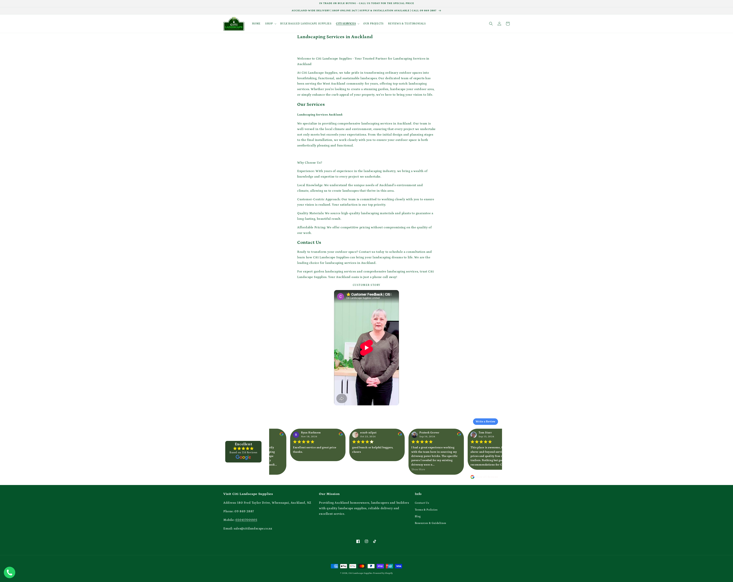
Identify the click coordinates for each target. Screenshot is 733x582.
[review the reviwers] (323, 435)
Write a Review (485, 421)
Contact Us (422, 502)
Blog (418, 516)
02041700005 (246, 520)
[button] (270, 24)
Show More (401, 469)
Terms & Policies (426, 509)
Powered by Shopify (383, 573)
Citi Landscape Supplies (361, 573)
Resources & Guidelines (430, 523)
